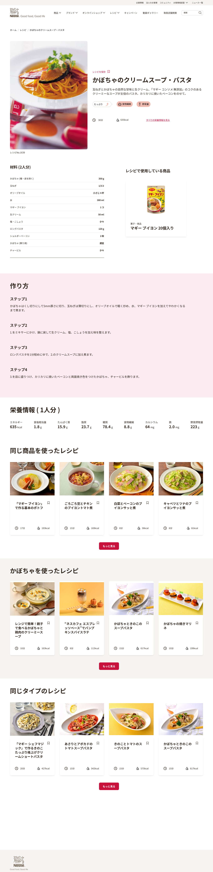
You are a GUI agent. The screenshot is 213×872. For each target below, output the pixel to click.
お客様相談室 (179, 2)
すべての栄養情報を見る (158, 120)
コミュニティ (165, 2)
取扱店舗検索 (170, 12)
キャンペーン (130, 12)
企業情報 (140, 2)
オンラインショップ (92, 12)
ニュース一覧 (197, 2)
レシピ (113, 12)
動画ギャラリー (150, 12)
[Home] (28, 12)
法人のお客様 (151, 2)
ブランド (70, 12)
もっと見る (109, 546)
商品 (56, 12)
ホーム (13, 30)
